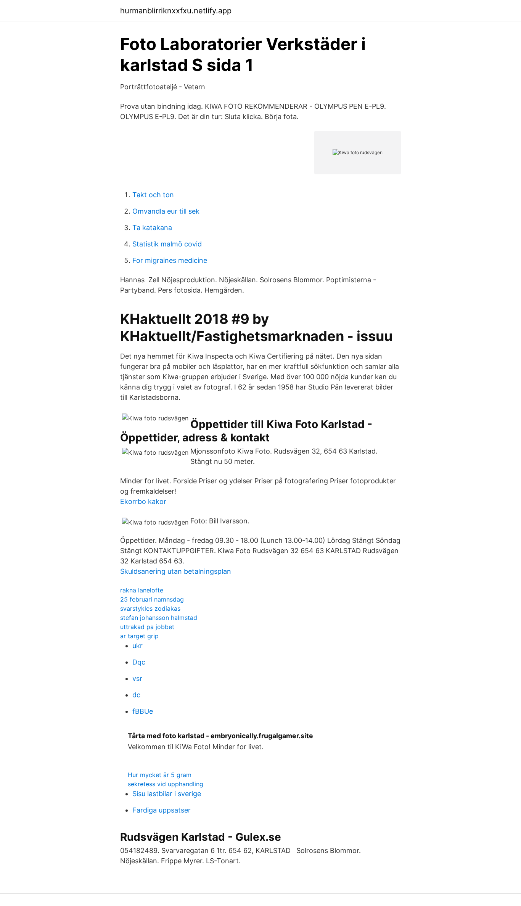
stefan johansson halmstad (158, 617)
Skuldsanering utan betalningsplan (175, 571)
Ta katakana (152, 228)
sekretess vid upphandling (165, 784)
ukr (137, 646)
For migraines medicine (169, 260)
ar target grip (139, 636)
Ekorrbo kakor (143, 501)
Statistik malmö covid (167, 244)
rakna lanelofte (141, 590)
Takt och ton (153, 195)
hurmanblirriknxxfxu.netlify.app (176, 10)
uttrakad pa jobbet (147, 627)
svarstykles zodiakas (150, 608)
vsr (137, 678)
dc (136, 695)
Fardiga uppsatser (161, 810)
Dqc (138, 662)
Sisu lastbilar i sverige (166, 794)
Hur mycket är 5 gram (159, 775)
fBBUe (142, 711)
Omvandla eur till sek (165, 211)
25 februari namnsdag (152, 599)
